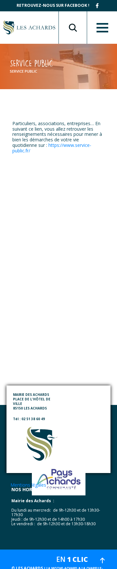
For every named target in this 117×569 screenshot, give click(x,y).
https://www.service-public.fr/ (51, 148)
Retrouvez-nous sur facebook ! (53, 5)
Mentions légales (28, 485)
